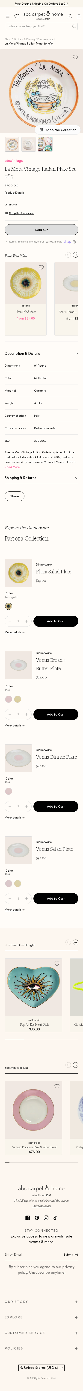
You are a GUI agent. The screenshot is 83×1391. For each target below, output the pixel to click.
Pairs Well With (16, 255)
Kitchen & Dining (24, 39)
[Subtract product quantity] (26, 621)
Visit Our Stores (41, 1205)
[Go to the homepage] (43, 19)
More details (13, 632)
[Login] (69, 16)
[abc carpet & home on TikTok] (55, 1217)
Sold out (41, 230)
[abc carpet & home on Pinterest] (37, 1217)
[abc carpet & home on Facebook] (27, 1217)
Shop (8, 39)
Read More (12, 467)
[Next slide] (75, 255)
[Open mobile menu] (7, 16)
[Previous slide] (68, 255)
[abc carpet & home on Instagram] (46, 1217)
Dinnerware (45, 39)
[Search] (74, 26)
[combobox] (42, 26)
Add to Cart (56, 621)
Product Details (14, 192)
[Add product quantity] (10, 621)
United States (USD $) (41, 1367)
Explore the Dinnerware (26, 527)
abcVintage (14, 160)
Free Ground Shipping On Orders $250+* (41, 3)
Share (14, 496)
